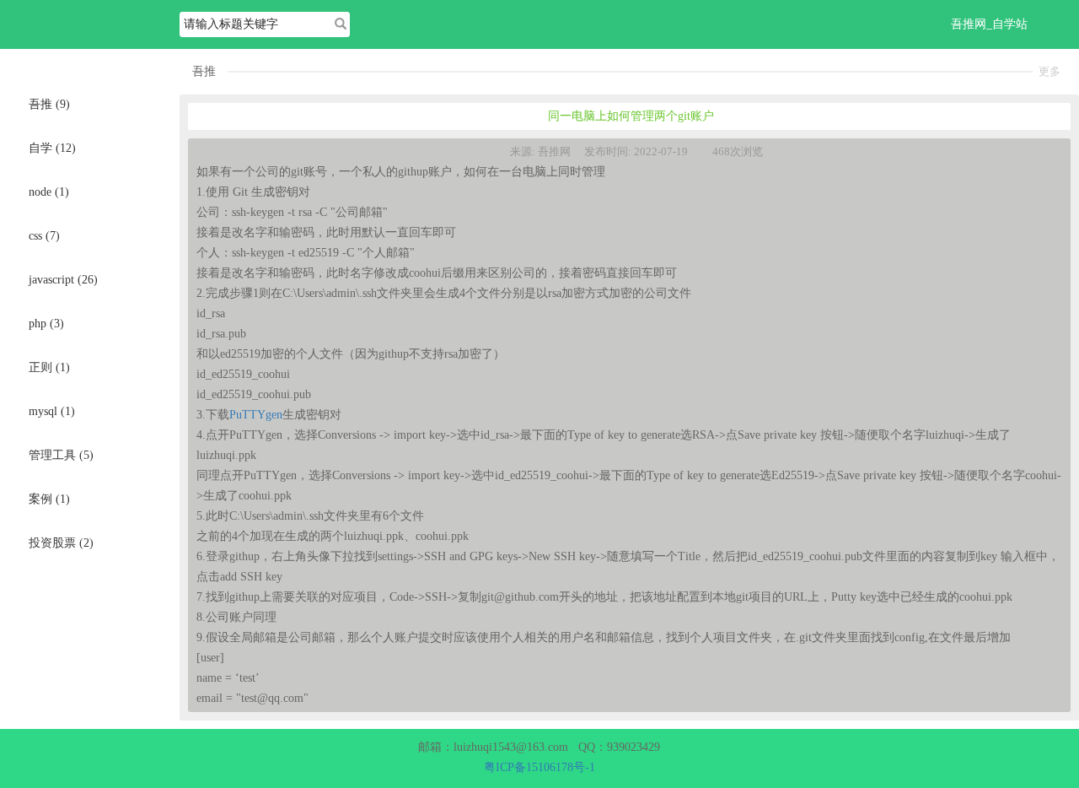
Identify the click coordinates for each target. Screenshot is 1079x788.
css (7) (44, 235)
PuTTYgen (255, 414)
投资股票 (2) (61, 543)
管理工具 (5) (61, 455)
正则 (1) (49, 367)
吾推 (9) (49, 104)
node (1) (49, 192)
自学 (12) (52, 148)
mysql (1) (52, 411)
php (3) (46, 323)
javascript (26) (63, 279)
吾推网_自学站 (989, 24)
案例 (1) (49, 499)
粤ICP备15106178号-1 (539, 767)
